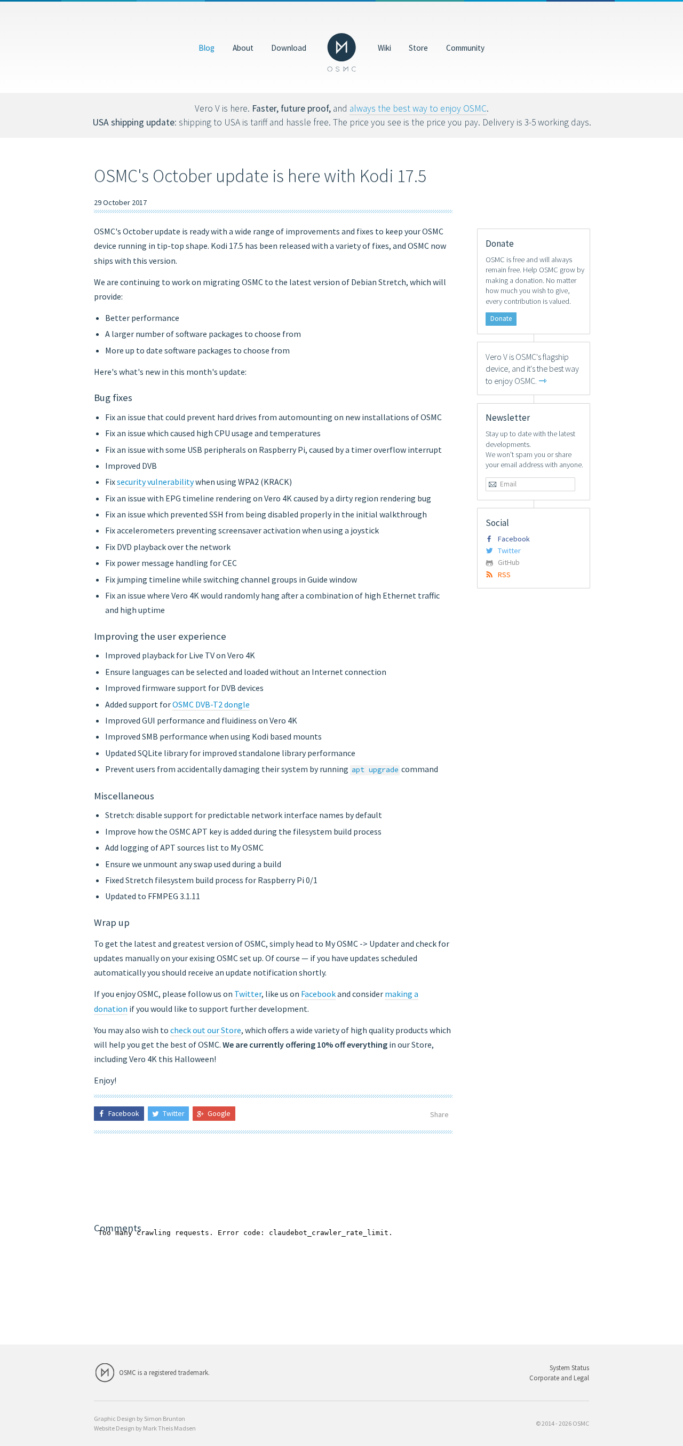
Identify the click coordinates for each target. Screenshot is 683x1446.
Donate (501, 318)
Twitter (247, 993)
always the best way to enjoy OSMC (418, 108)
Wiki (384, 47)
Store (418, 47)
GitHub (509, 562)
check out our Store (205, 1030)
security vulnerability (155, 481)
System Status (569, 1367)
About (243, 47)
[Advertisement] (273, 1177)
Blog (206, 47)
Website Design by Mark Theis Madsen (145, 1428)
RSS (504, 574)
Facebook (318, 993)
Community (465, 47)
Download (288, 47)
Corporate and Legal (559, 1377)
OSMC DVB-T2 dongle (211, 704)
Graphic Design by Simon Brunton (139, 1418)
